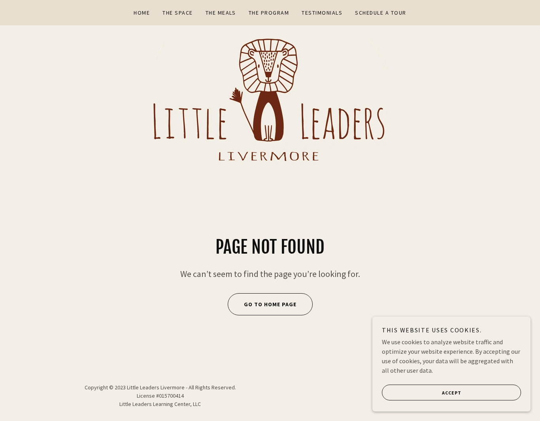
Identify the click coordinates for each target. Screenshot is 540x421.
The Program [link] (269, 12)
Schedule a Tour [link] (380, 12)
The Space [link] (177, 12)
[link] (270, 100)
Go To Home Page (270, 304)
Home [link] (142, 12)
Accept (451, 393)
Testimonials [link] (322, 12)
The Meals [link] (221, 12)
